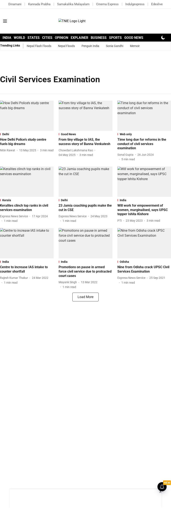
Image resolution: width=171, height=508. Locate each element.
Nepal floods (66, 46)
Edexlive (157, 4)
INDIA (7, 38)
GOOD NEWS (133, 38)
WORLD (19, 38)
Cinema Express (107, 4)
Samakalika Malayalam (73, 4)
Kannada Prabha (39, 4)
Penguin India (90, 46)
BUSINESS (99, 38)
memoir (135, 46)
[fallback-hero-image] (27, 116)
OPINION (61, 38)
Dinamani (14, 4)
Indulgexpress (135, 4)
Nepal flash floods (39, 46)
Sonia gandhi (114, 46)
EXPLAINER (79, 38)
